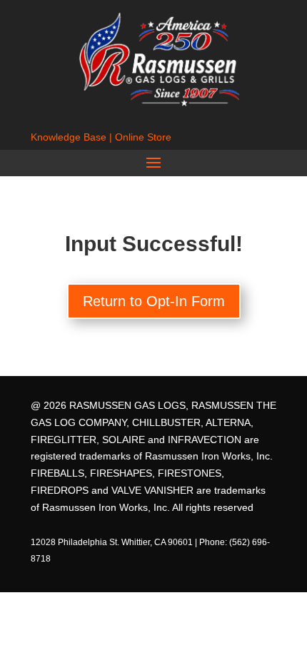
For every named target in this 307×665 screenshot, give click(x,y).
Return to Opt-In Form (154, 301)
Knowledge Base (68, 137)
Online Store (143, 137)
